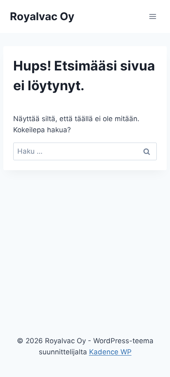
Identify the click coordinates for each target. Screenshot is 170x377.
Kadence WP (110, 352)
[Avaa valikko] (152, 16)
